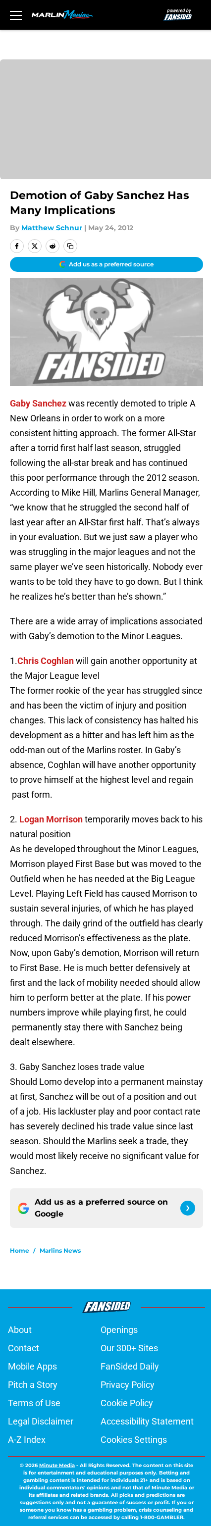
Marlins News (60, 1250)
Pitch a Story (32, 1384)
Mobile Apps (32, 1366)
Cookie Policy (127, 1403)
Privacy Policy (128, 1384)
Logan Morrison (51, 819)
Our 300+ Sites (129, 1348)
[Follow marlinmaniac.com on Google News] (187, 1208)
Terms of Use (34, 1403)
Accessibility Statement (147, 1421)
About (20, 1329)
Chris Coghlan (45, 661)
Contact (23, 1348)
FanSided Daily (130, 1366)
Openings (119, 1329)
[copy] (70, 246)
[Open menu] (16, 15)
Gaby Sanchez (38, 403)
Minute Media (57, 1465)
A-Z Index (27, 1439)
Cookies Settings (134, 1439)
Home (19, 1250)
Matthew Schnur (51, 227)
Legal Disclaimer (40, 1421)
